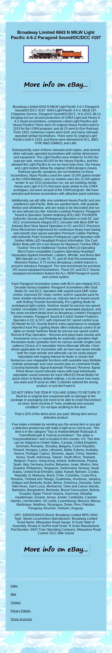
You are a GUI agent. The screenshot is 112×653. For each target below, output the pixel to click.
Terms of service (21, 619)
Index (14, 585)
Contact (16, 602)
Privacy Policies (21, 610)
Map (13, 594)
